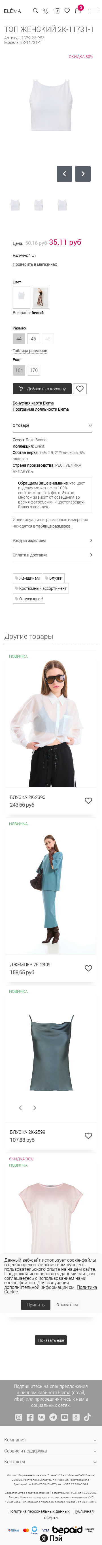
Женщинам (29, 578)
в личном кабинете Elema (44, 1392)
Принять (36, 1305)
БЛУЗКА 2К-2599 (27, 1132)
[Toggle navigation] (94, 11)
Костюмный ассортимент (42, 588)
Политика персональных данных (39, 1511)
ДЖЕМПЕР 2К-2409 (30, 964)
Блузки (55, 578)
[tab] (52, 425)
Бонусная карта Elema (33, 403)
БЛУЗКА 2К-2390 (27, 797)
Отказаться (67, 1304)
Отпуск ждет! (30, 598)
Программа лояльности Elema (41, 409)
